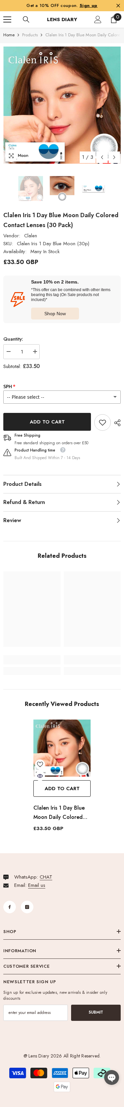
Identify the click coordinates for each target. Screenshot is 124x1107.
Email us (36, 885)
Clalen (30, 235)
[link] (102, 422)
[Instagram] (27, 907)
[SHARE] (116, 423)
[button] (102, 157)
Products (30, 35)
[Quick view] (40, 776)
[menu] (7, 19)
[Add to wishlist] (40, 764)
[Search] (26, 19)
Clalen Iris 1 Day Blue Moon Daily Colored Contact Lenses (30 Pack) (59, 813)
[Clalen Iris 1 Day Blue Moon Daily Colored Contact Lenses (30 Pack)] (62, 748)
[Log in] (98, 19)
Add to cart (47, 421)
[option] (62, 105)
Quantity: (13, 339)
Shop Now (55, 313)
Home (9, 35)
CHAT (46, 877)
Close (118, 5)
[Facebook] (9, 907)
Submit (96, 1012)
